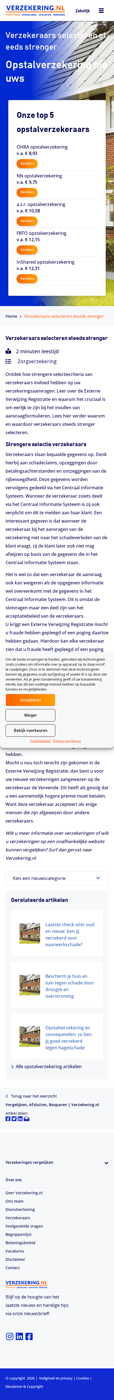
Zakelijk (83, 10)
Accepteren (30, 700)
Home (11, 316)
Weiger (30, 715)
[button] (57, 1172)
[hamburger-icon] (101, 11)
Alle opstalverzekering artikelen (49, 1066)
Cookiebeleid (40, 741)
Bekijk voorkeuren (30, 730)
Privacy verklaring (67, 741)
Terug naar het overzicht (33, 1096)
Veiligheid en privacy (55, 1378)
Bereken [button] (27, 164)
